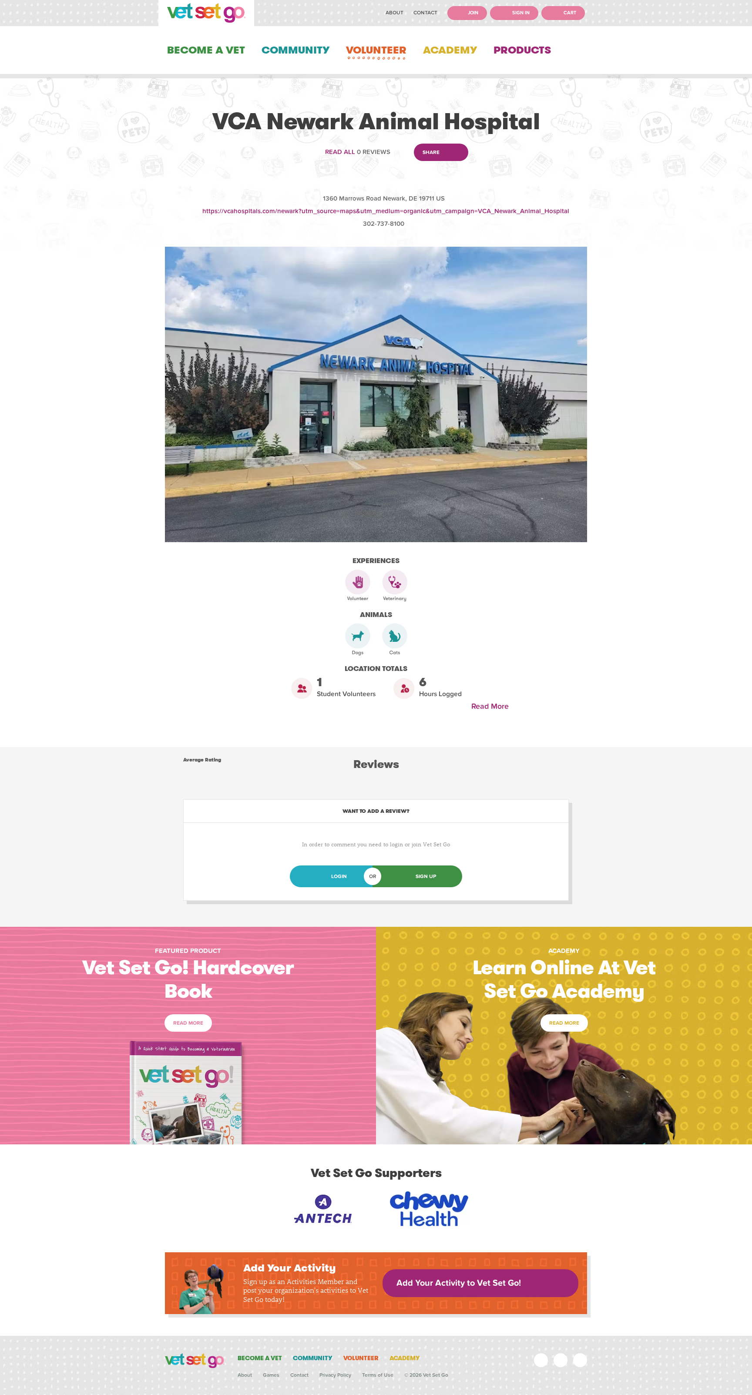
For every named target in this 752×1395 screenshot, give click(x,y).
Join (472, 13)
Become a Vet (206, 50)
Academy (450, 50)
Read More (492, 706)
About (394, 13)
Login (339, 876)
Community (295, 50)
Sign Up (426, 876)
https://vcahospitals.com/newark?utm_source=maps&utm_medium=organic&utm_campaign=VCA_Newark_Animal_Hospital (385, 211)
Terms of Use (377, 1375)
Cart (569, 13)
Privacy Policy (335, 1375)
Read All (340, 152)
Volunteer (376, 50)
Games (271, 1375)
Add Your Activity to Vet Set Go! (458, 1283)
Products (522, 50)
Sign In (520, 13)
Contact (425, 13)
